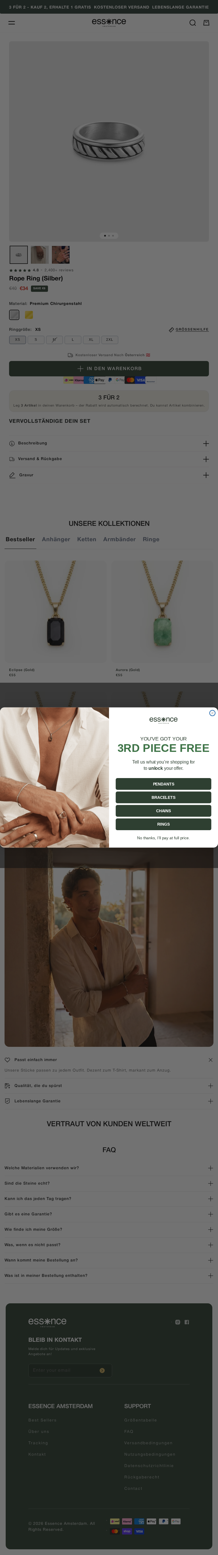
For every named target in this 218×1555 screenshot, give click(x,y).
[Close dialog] (212, 713)
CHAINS (163, 811)
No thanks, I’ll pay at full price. (163, 838)
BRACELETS (163, 797)
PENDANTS (163, 784)
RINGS (163, 824)
